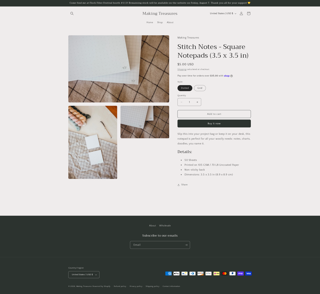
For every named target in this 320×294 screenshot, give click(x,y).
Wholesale (165, 225)
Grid (200, 88)
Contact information (171, 286)
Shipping (182, 69)
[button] (72, 13)
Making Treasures (84, 286)
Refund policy (120, 286)
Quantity (182, 95)
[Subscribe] (186, 245)
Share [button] (184, 184)
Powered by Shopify (101, 286)
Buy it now (214, 123)
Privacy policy (136, 286)
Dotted (185, 88)
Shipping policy (153, 286)
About (152, 225)
